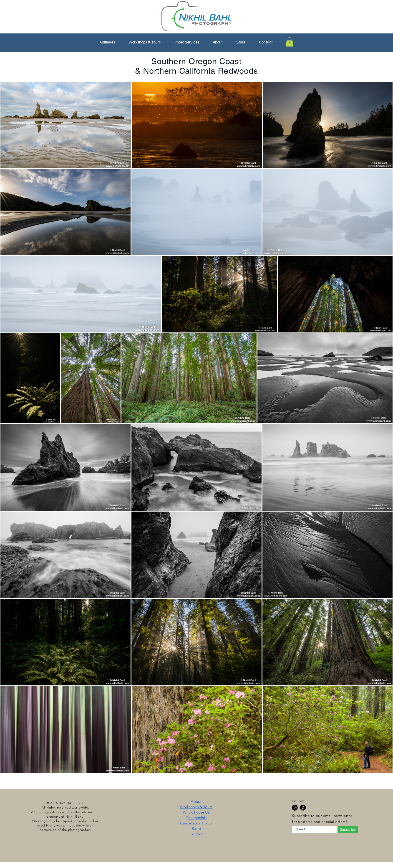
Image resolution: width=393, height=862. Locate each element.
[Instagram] (295, 808)
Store (196, 828)
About (196, 801)
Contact (196, 834)
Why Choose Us (196, 812)
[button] (145, 42)
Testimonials (196, 817)
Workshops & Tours (196, 807)
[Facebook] (303, 808)
